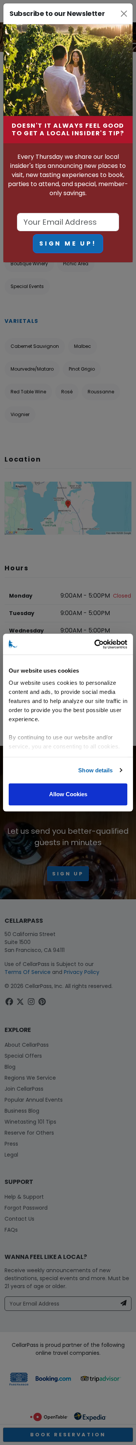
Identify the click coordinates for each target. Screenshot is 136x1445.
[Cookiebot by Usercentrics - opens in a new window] (96, 644)
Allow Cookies (68, 794)
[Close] (124, 14)
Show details (95, 770)
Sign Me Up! (68, 243)
